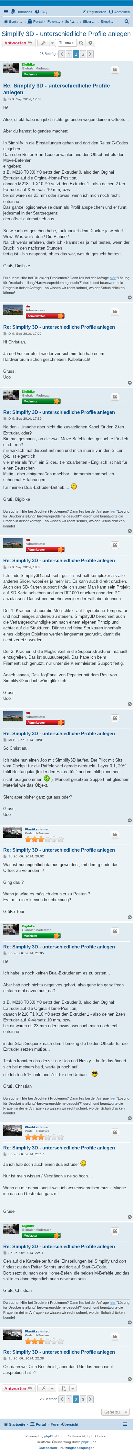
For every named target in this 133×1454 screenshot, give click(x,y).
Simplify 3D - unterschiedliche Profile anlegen (66, 33)
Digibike (28, 64)
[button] (61, 54)
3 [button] (83, 54)
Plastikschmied (37, 829)
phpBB (49, 1436)
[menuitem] (21, 12)
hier (113, 278)
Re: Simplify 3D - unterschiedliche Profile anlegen (56, 89)
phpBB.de (89, 1442)
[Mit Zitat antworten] (115, 70)
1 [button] (69, 54)
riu (28, 306)
